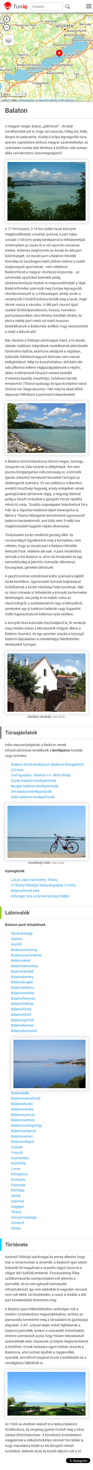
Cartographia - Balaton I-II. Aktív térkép (41, 775)
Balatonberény (22, 977)
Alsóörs (17, 939)
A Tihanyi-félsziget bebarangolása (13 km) (43, 885)
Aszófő (16, 944)
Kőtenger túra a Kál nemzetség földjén (40, 896)
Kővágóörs (19, 1174)
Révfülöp (18, 1190)
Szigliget (17, 1207)
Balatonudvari (22, 1136)
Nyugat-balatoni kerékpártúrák (34, 786)
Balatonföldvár (22, 1004)
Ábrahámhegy (22, 933)
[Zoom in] (6, 19)
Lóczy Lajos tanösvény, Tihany (34, 880)
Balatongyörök (22, 1020)
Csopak (17, 1147)
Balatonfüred (21, 1009)
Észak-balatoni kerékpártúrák (33, 781)
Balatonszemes (23, 1120)
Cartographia (26, 100)
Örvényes (18, 1180)
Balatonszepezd (23, 1131)
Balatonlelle (20, 1093)
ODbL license (66, 100)
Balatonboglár (22, 982)
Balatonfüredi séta (25, 891)
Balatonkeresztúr (24, 1031)
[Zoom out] (6, 27)
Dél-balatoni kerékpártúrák (31, 792)
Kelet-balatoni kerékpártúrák (33, 797)
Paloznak (18, 1185)
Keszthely (18, 1163)
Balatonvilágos (22, 1142)
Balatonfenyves (23, 998)
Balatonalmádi (22, 971)
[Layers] (8, 40)
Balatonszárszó (23, 1115)
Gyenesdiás (20, 1158)
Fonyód (17, 1152)
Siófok (16, 1196)
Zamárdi (17, 1223)
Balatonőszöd (21, 1104)
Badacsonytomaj (24, 950)
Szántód (17, 1201)
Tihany (16, 1212)
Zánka (16, 1228)
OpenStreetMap (47, 100)
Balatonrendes (22, 1109)
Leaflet (5, 100)
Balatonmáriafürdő (25, 1098)
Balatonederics (22, 988)
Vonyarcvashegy (24, 1217)
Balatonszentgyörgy (26, 1125)
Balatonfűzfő (21, 1015)
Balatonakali (20, 960)
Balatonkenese (22, 1025)
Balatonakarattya (24, 966)
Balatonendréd (22, 993)
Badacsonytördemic (26, 955)
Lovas (15, 1169)
